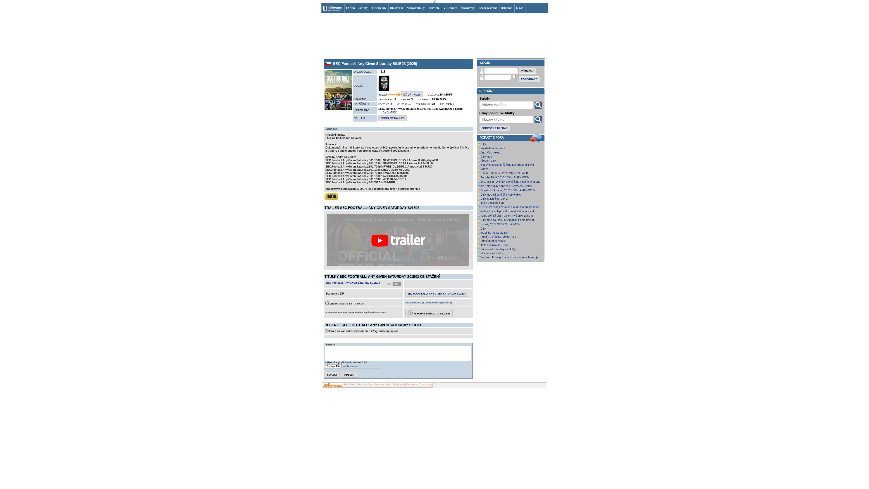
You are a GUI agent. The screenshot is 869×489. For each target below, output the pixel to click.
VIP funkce (450, 8)
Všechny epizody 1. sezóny (431, 313)
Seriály (363, 8)
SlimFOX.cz (350, 384)
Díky (483, 144)
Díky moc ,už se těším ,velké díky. (500, 194)
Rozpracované (488, 8)
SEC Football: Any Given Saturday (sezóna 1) (428, 303)
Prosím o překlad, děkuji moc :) (499, 236)
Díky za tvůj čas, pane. (494, 198)
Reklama (506, 8)
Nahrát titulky (416, 8)
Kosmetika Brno (382, 384)
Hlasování (396, 8)
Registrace (529, 79)
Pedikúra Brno (365, 384)
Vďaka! (484, 169)
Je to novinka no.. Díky (494, 245)
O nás (519, 8)
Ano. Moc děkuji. (490, 152)
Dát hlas (413, 94)
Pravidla (434, 8)
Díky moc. (486, 156)
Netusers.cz (412, 384)
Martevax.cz (332, 385)
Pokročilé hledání (495, 128)
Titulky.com (425, 384)
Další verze (390, 112)
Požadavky (468, 8)
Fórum (350, 8)
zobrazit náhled (393, 118)
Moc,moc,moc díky (491, 253)
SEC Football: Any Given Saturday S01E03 (352, 282)
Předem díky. (488, 160)
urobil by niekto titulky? (494, 232)
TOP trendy (378, 8)
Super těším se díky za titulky (498, 249)
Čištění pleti (399, 384)
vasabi (382, 94)
